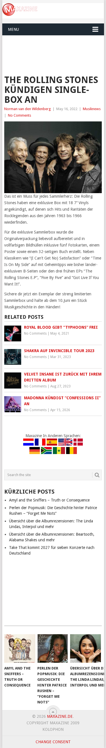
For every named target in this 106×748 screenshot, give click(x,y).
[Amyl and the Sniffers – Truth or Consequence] (19, 648)
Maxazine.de (60, 716)
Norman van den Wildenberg (27, 109)
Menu (13, 29)
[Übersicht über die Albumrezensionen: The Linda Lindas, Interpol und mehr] (85, 648)
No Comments (19, 115)
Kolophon (53, 729)
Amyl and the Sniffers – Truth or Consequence (49, 500)
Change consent (53, 742)
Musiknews (92, 109)
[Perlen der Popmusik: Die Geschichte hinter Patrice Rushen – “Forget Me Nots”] (52, 648)
